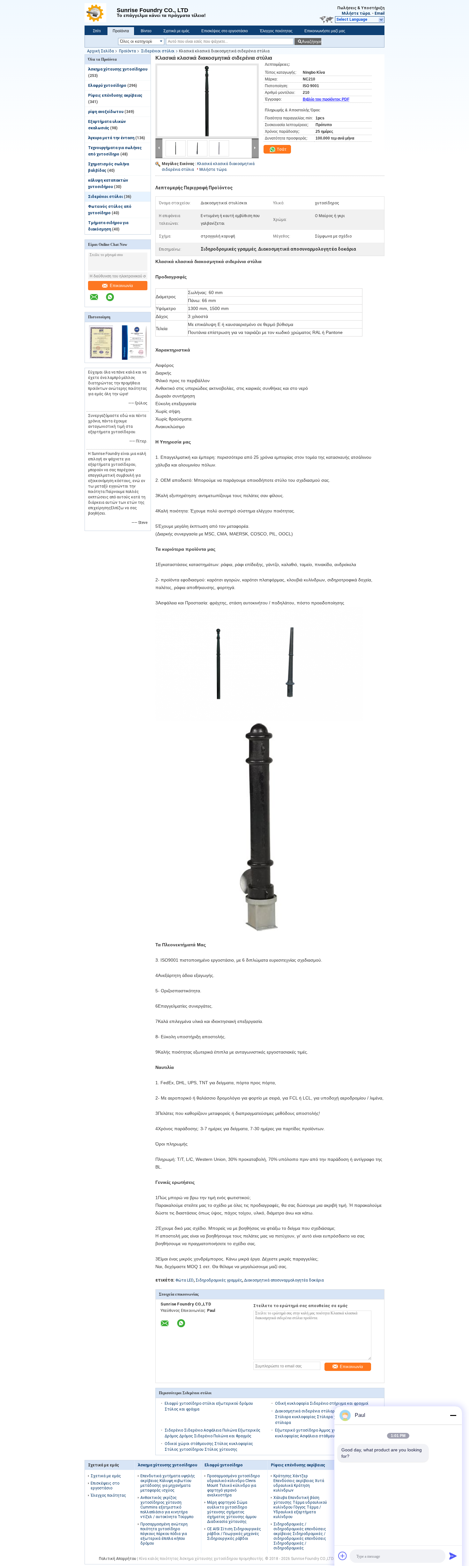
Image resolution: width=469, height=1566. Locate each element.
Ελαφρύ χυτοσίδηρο (107, 85)
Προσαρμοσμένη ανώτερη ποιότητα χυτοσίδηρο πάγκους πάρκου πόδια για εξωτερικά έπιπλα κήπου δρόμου (164, 1534)
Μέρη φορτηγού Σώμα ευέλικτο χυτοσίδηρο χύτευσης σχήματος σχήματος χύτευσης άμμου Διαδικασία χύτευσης (232, 1512)
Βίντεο (146, 31)
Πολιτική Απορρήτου (117, 1558)
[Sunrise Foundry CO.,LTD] (101, 13)
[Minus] (453, 1415)
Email (379, 13)
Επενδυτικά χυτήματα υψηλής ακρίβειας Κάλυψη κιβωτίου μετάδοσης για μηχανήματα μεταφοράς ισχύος (167, 1483)
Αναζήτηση (311, 41)
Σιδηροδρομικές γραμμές (219, 1280)
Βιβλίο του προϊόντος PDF (326, 99)
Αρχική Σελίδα (100, 51)
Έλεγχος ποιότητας (276, 31)
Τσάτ (281, 149)
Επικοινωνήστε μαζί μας (324, 31)
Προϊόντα (121, 31)
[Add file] (342, 1556)
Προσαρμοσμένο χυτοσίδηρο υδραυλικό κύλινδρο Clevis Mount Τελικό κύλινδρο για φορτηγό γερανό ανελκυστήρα (233, 1485)
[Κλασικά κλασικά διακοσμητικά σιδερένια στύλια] (207, 100)
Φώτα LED (184, 1280)
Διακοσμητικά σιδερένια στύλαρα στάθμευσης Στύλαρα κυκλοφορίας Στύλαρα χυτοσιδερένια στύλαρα (318, 1417)
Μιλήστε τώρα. (356, 13)
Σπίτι (97, 31)
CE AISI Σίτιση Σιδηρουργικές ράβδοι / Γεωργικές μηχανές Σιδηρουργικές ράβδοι (234, 1534)
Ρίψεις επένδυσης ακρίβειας (115, 95)
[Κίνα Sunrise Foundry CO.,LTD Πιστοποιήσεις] (101, 358)
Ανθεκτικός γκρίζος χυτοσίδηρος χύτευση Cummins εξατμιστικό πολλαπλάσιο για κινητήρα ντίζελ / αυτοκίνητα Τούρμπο (166, 1507)
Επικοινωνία (121, 285)
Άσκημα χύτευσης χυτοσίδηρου (117, 69)
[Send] (453, 1556)
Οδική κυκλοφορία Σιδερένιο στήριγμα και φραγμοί (321, 1403)
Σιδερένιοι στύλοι (158, 51)
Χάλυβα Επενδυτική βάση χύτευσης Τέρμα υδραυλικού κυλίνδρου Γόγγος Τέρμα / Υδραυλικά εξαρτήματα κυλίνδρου (300, 1507)
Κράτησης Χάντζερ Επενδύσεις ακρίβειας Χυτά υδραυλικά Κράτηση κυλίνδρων (298, 1483)
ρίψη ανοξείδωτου (105, 112)
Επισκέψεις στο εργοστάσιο (224, 31)
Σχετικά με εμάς (176, 31)
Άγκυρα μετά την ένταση (111, 138)
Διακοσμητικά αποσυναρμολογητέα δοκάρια (284, 1280)
